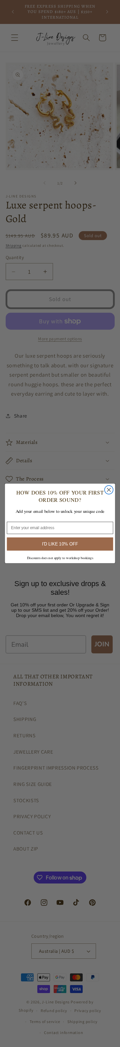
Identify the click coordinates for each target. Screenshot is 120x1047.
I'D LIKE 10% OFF (60, 544)
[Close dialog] (109, 490)
